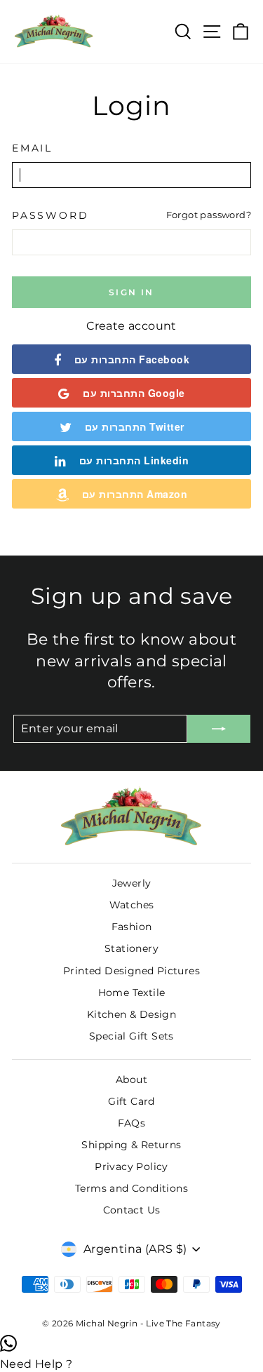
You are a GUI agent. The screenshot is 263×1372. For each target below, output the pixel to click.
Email (32, 148)
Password (50, 215)
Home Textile (132, 992)
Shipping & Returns (131, 1144)
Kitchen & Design (131, 1014)
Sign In (131, 292)
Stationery (131, 948)
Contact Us (132, 1210)
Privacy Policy (131, 1166)
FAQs (132, 1123)
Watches (131, 905)
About (131, 1079)
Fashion (132, 926)
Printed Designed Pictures (131, 970)
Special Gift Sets (131, 1036)
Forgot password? (208, 215)
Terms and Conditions (131, 1188)
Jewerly (131, 883)
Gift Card (131, 1101)
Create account (131, 325)
